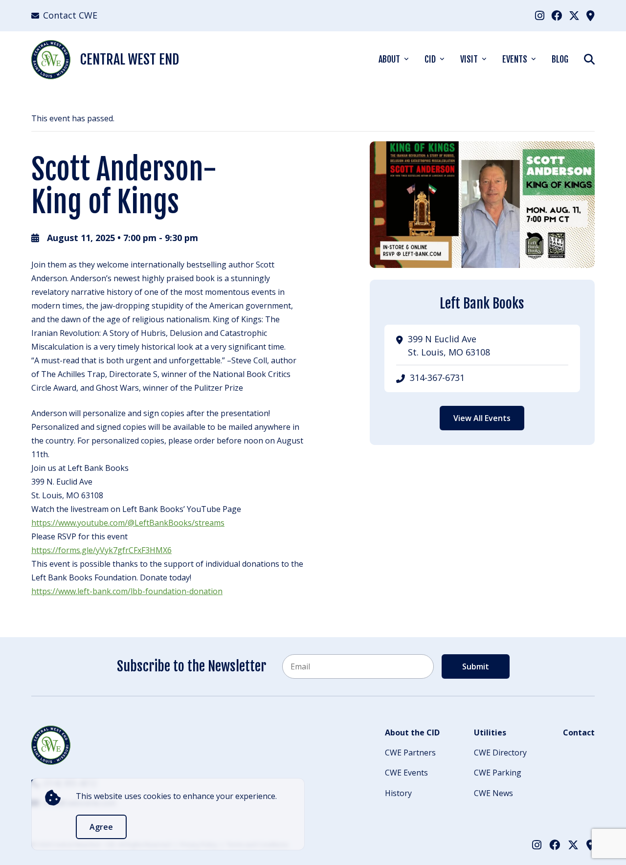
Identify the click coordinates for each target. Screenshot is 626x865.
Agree (101, 826)
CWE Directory (500, 752)
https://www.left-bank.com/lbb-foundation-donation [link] (127, 591)
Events (514, 59)
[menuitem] (539, 15)
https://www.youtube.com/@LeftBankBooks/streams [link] (127, 522)
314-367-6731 (437, 377)
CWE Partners (410, 752)
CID (430, 59)
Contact (579, 732)
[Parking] (590, 15)
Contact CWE (70, 15)
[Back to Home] (50, 745)
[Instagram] (539, 15)
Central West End (129, 59)
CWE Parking (497, 772)
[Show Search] (589, 59)
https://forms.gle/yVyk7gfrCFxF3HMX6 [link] (101, 550)
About (389, 59)
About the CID (412, 732)
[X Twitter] (574, 15)
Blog (560, 59)
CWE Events (406, 772)
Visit (469, 59)
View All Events (482, 418)
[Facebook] (556, 15)
